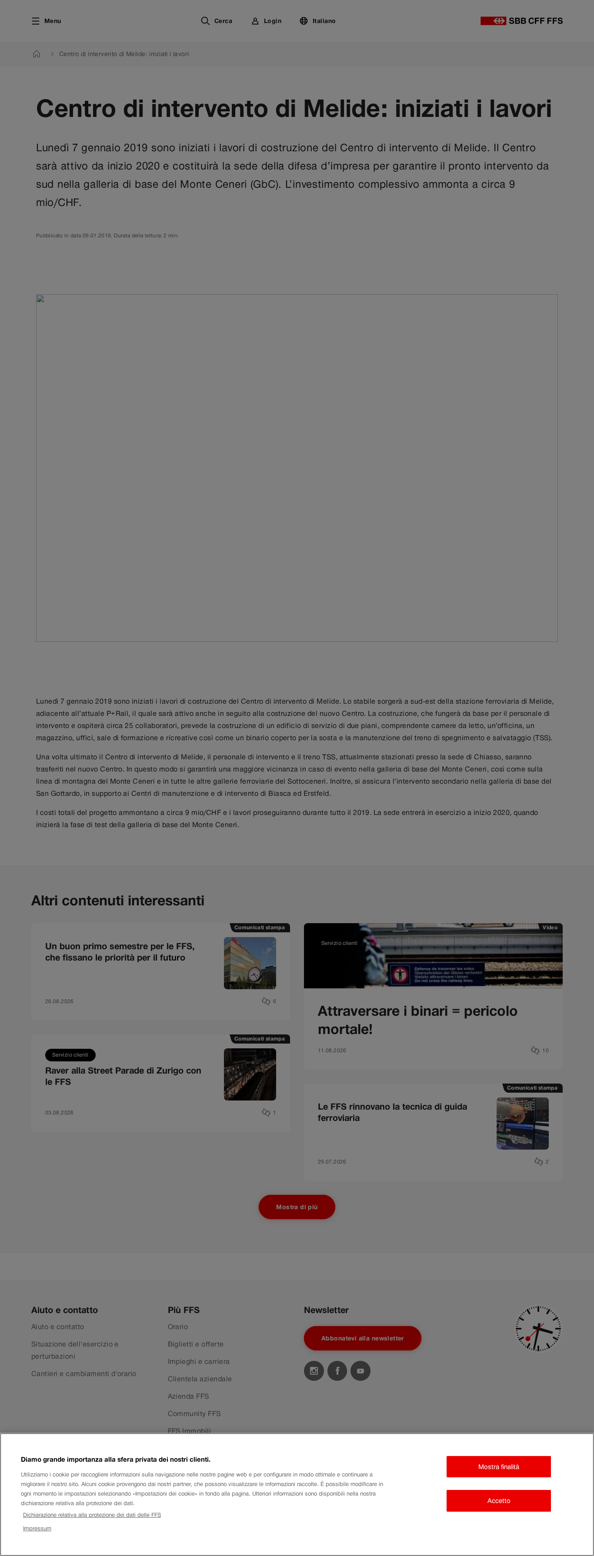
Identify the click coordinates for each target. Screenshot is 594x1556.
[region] (297, 1494)
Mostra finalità (498, 1466)
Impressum (37, 1528)
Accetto (499, 1500)
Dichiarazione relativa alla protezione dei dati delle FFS (92, 1515)
